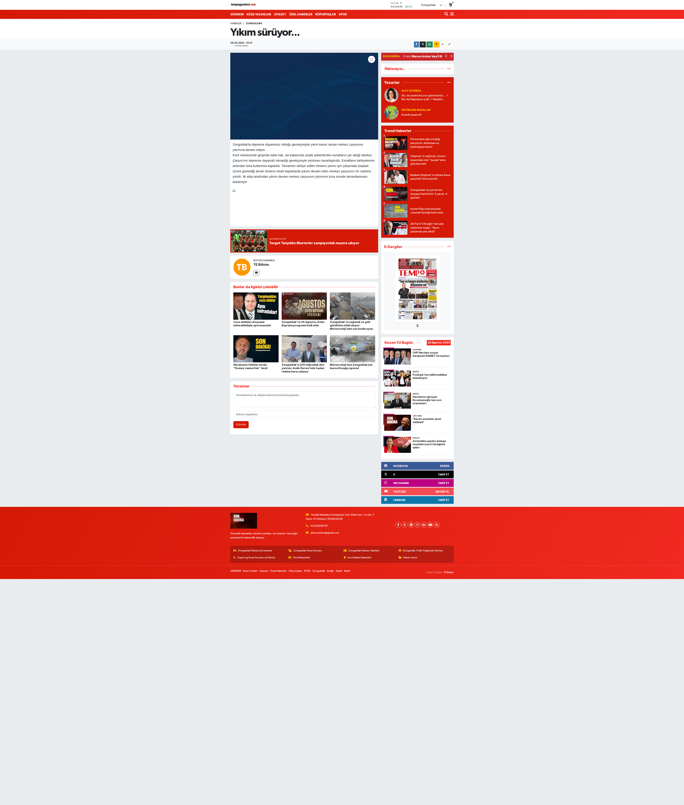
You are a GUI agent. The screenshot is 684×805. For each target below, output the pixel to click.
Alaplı (339, 571)
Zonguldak (254, 23)
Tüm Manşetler (301, 557)
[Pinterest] (411, 525)
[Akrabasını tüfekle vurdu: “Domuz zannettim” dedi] (256, 348)
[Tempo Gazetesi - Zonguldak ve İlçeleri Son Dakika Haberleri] (243, 5)
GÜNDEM (237, 14)
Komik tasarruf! (411, 114)
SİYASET (280, 14)
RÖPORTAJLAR (325, 14)
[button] (446, 56)
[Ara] (446, 14)
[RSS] (437, 525)
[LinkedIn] (424, 525)
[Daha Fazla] (436, 44)
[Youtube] (430, 525)
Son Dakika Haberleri (359, 557)
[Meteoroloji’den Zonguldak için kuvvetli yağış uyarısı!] (352, 348)
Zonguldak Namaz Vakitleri (363, 550)
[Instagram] (417, 525)
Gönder (241, 424)
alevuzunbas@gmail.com (324, 532)
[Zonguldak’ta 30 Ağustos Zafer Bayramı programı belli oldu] (304, 305)
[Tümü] (449, 68)
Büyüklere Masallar (416, 110)
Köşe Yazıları (250, 571)
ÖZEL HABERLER (300, 14)
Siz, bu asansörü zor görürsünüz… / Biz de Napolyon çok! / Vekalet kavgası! (424, 97)
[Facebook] (398, 525)
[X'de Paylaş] (423, 44)
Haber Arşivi (410, 557)
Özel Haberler (278, 571)
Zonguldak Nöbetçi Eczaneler (255, 550)
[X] (405, 525)
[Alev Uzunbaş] (391, 95)
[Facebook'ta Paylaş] (416, 44)
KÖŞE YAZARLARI (259, 14)
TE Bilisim (261, 264)
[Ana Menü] (451, 14)
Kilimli (347, 571)
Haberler (236, 23)
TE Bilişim (448, 572)
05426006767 (319, 525)
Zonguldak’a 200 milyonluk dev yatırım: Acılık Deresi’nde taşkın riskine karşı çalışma (303, 368)
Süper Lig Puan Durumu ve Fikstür (256, 557)
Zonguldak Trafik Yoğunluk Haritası (423, 550)
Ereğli (330, 571)
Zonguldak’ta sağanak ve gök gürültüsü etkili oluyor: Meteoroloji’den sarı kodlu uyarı (351, 325)
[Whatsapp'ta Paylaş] (429, 44)
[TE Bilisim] (241, 267)
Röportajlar (295, 571)
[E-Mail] (256, 273)
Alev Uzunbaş (411, 90)
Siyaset (264, 571)
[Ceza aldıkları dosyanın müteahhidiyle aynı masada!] (256, 305)
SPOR (343, 14)
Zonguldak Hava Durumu (307, 550)
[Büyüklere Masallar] (391, 112)
